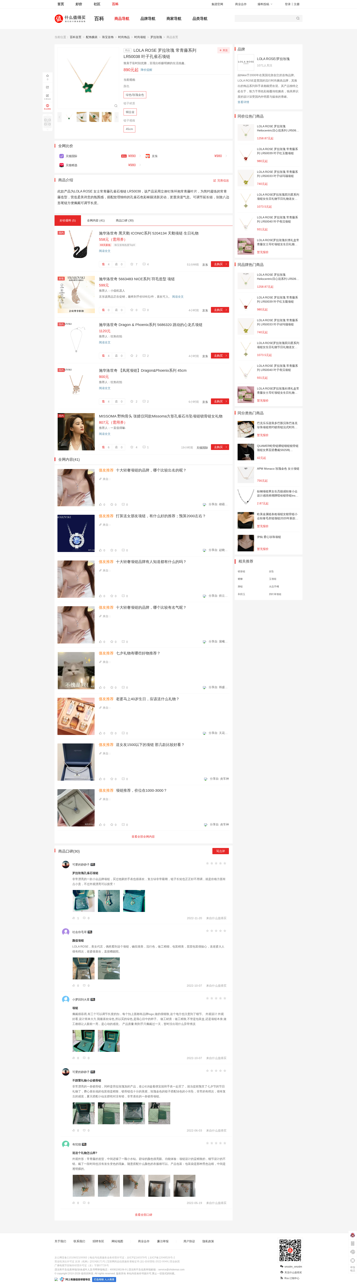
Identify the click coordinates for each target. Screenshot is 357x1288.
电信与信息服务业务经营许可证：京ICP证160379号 (118, 1257)
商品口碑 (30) (125, 220)
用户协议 (189, 1241)
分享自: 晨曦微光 (219, 641)
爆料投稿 (263, 4)
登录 (288, 4)
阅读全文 (105, 251)
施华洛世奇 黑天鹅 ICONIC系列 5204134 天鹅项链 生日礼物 (149, 233)
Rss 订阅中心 (291, 1278)
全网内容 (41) (96, 220)
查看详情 (243, 102)
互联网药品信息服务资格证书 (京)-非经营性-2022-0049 (137, 1261)
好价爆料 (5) (68, 220)
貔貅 (240, 578)
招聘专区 (98, 1241)
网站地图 (117, 1241)
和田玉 (241, 594)
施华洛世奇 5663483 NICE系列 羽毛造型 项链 (137, 279)
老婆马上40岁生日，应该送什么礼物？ (139, 699)
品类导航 (200, 19)
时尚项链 (140, 37)
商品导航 (121, 19)
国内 (61, 232)
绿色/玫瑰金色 (135, 94)
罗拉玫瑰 (156, 37)
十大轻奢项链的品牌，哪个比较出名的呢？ (143, 470)
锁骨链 (241, 571)
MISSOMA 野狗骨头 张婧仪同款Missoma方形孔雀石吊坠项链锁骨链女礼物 (161, 416)
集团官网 (217, 4)
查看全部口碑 (143, 1214)
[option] (70, 117)
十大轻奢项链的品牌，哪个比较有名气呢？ (143, 607)
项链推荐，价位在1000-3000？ (133, 790)
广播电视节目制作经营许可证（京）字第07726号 (82, 1265)
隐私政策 (208, 1241)
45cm (129, 129)
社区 (97, 4)
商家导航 (174, 19)
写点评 (220, 851)
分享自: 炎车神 (219, 778)
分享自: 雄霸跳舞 (219, 504)
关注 (225, 50)
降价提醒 (146, 69)
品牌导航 (147, 19)
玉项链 (272, 578)
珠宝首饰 (108, 37)
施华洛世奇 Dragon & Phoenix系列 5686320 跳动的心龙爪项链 (150, 325)
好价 (79, 4)
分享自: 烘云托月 (219, 595)
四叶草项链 (275, 594)
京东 (205, 264)
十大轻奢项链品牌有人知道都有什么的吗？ (143, 562)
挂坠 (271, 571)
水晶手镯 (274, 586)
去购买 (220, 264)
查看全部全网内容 (143, 836)
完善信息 (223, 180)
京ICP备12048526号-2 (162, 1257)
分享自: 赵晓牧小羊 (219, 550)
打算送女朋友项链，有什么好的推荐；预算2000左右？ (152, 516)
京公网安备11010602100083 (71, 1257)
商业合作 (241, 4)
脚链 (240, 586)
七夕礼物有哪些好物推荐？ (130, 653)
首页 (60, 4)
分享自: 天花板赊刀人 (219, 733)
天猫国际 (202, 447)
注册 (297, 4)
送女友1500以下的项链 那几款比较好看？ (142, 745)
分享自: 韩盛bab (219, 687)
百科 (115, 4)
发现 (61, 278)
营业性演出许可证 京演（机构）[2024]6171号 (80, 1261)
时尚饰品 (124, 37)
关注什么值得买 (293, 1272)
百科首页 (75, 37)
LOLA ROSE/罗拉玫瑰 (273, 59)
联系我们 (79, 1241)
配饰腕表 (92, 37)
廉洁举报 (163, 1241)
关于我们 (60, 1241)
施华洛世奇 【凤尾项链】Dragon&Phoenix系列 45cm (143, 370)
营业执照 (175, 1261)
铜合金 (130, 112)
